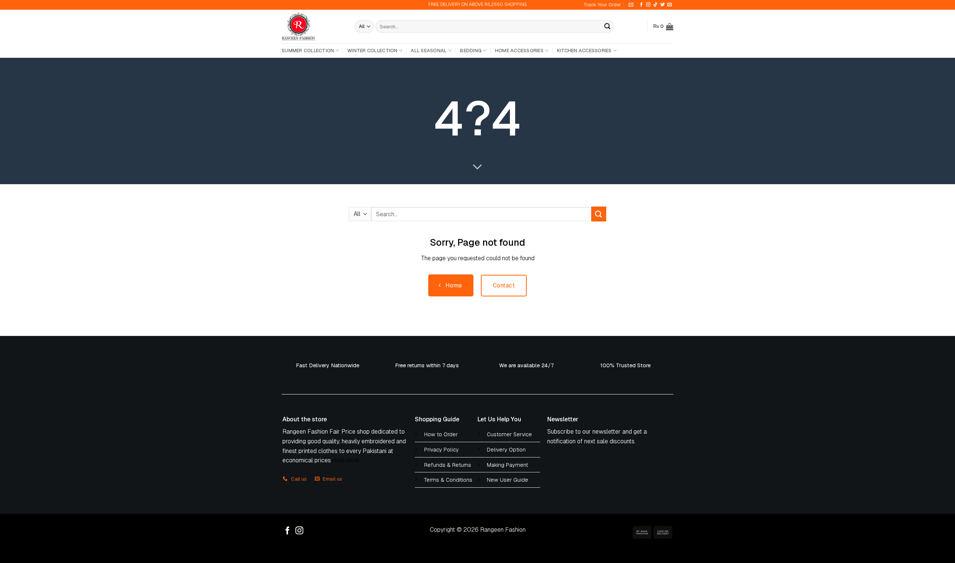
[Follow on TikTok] (655, 4)
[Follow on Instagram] (648, 4)
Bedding (471, 50)
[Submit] (607, 26)
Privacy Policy (441, 449)
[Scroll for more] (477, 167)
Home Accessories (519, 50)
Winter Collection (372, 50)
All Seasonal (429, 50)
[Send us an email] (669, 4)
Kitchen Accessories (584, 50)
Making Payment (507, 465)
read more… (347, 460)
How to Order (441, 434)
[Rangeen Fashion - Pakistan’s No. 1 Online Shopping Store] (313, 26)
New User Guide (507, 479)
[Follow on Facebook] (641, 4)
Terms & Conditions (448, 479)
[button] (631, 4)
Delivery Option (506, 449)
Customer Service (509, 434)
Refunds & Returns (447, 465)
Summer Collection (308, 50)
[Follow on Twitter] (662, 4)
